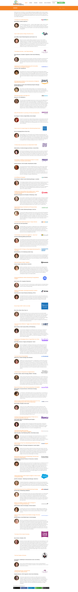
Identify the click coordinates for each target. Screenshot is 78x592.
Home (60, 8)
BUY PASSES (61, 2)
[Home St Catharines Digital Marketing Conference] (16, 3)
